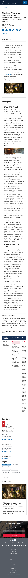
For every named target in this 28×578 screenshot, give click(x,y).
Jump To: (5, 33)
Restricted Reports (13, 555)
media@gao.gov (7, 451)
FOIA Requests (14, 568)
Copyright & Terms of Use (14, 559)
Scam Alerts (13, 570)
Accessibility (13, 562)
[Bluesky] (13, 30)
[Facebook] (3, 30)
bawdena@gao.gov (8, 439)
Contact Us (6, 458)
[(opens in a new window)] (2, 545)
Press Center (13, 549)
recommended (7, 74)
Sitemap (13, 564)
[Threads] (17, 30)
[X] (7, 30)
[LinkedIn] (10, 30)
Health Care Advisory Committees (13, 574)
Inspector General (13, 553)
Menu (25, 2)
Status (24, 337)
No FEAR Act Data (13, 572)
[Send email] (20, 30)
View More (25, 413)
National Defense (6, 464)
